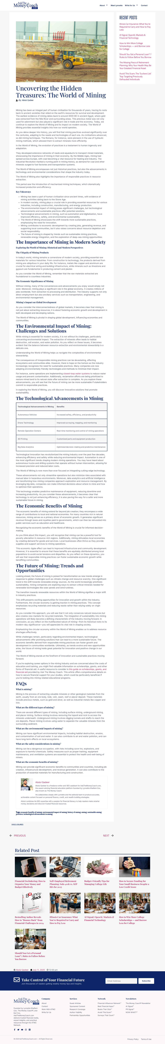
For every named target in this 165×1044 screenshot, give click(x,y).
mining (84, 812)
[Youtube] (22, 1030)
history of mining (74, 812)
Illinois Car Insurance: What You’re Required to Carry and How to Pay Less (135, 27)
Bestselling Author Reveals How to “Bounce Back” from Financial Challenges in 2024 (29, 920)
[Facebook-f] (15, 1030)
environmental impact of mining (55, 812)
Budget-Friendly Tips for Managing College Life (96, 883)
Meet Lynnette (116, 5)
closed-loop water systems (76, 373)
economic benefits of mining (31, 812)
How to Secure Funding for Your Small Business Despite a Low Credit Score (134, 884)
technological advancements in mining (38, 814)
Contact (144, 5)
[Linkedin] (30, 1030)
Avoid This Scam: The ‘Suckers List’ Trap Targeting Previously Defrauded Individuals (135, 76)
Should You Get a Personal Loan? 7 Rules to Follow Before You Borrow (135, 55)
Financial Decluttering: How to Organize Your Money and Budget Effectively (30, 884)
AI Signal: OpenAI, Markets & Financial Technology (132, 36)
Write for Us (130, 5)
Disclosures (17, 824)
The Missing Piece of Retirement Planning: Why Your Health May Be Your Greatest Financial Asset (135, 65)
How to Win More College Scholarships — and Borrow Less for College (134, 46)
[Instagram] (26, 1030)
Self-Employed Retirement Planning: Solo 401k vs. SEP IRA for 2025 (63, 884)
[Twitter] (18, 1030)
